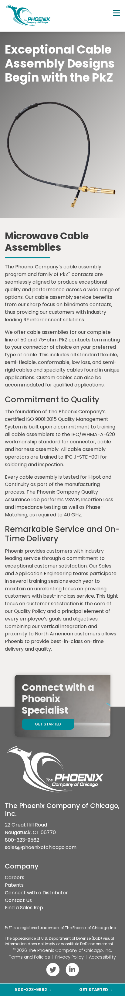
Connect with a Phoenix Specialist (58, 699)
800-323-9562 (22, 840)
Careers (14, 877)
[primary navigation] (116, 13)
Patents (14, 885)
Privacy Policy (69, 957)
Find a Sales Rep (24, 907)
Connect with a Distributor (36, 892)
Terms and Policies (29, 957)
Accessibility (102, 957)
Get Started (48, 724)
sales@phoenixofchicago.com (40, 847)
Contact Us (18, 900)
